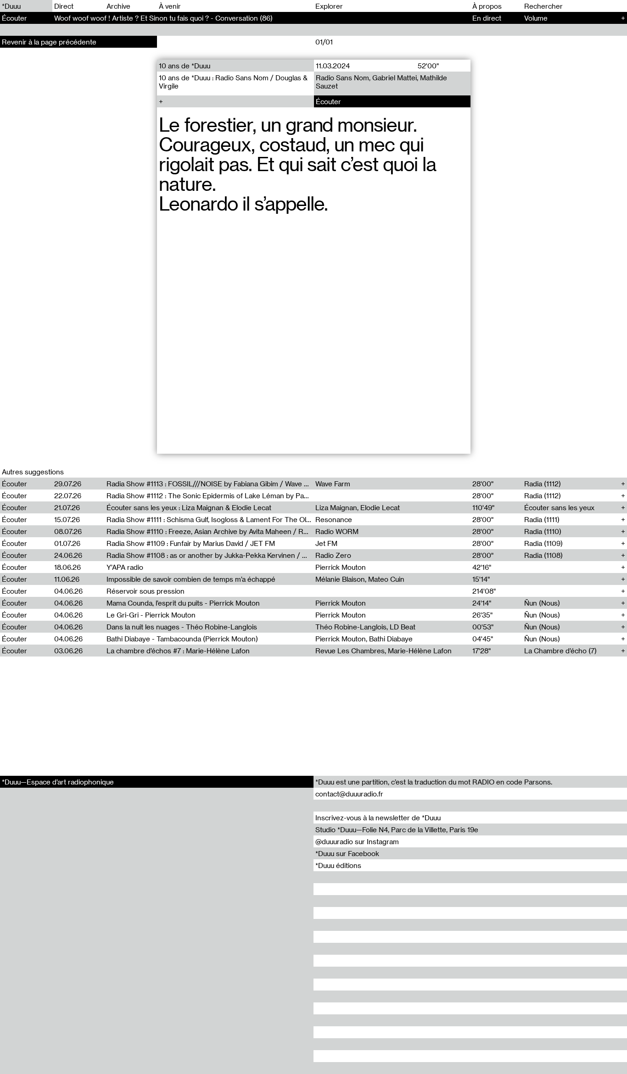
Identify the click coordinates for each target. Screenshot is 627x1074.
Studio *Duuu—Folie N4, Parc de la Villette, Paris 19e (396, 829)
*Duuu (11, 6)
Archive (118, 6)
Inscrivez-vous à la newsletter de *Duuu (378, 817)
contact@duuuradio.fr (349, 794)
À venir (170, 6)
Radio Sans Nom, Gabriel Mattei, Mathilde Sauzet (381, 81)
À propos (487, 6)
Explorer (329, 6)
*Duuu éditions (338, 865)
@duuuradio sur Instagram (357, 841)
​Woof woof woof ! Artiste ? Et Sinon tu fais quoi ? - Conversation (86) (163, 18)
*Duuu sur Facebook (347, 853)
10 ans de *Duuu (184, 65)
